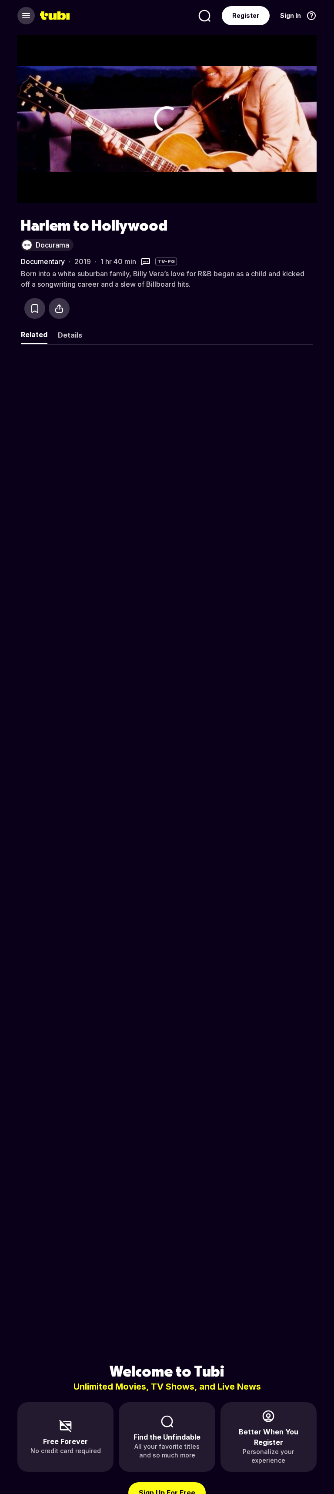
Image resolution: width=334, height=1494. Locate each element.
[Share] (59, 308)
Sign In (290, 15)
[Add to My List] (34, 308)
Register (245, 15)
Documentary (43, 261)
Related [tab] (34, 334)
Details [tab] (70, 335)
